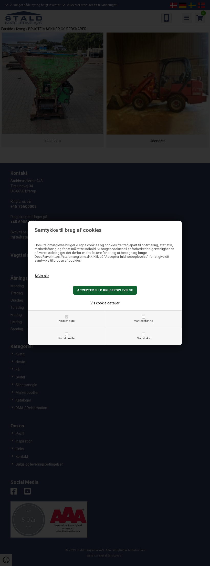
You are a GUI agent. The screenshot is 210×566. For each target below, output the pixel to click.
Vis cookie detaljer (105, 303)
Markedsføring (143, 321)
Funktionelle (66, 338)
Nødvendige (67, 321)
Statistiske (143, 338)
